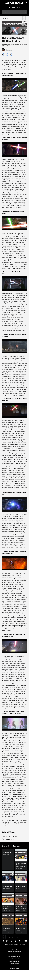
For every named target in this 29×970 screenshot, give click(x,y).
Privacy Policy (14, 953)
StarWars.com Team (11, 49)
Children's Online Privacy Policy (14, 956)
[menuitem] (2, 3)
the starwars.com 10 (10, 836)
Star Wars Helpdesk (15, 963)
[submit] (26, 3)
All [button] (5, 12)
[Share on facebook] (3, 54)
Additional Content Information (14, 951)
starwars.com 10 (8, 839)
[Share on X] (7, 54)
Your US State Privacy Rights (14, 958)
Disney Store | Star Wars (14, 961)
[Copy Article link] (11, 54)
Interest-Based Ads (14, 965)
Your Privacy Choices (14, 968)
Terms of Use (14, 949)
